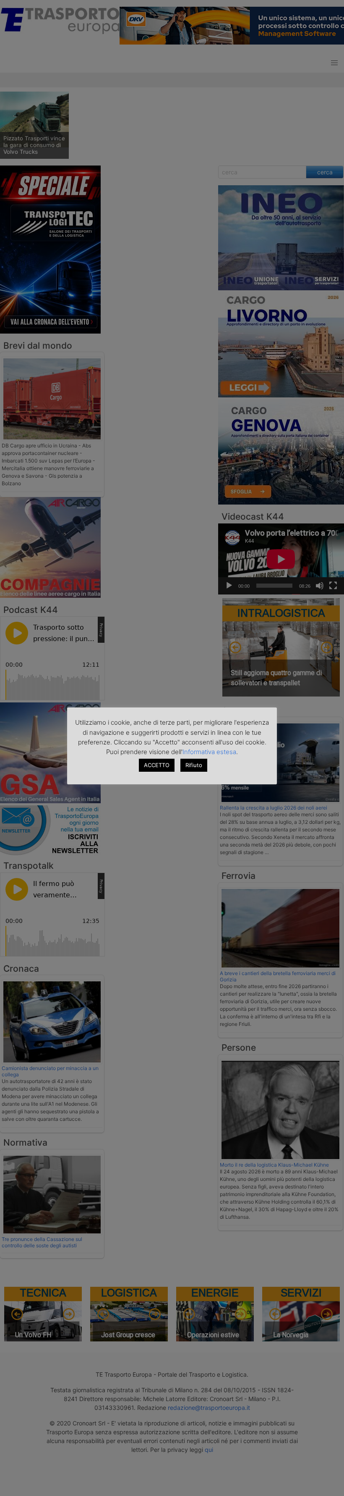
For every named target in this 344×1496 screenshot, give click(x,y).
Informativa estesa (209, 752)
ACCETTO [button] (156, 765)
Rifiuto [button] (193, 765)
